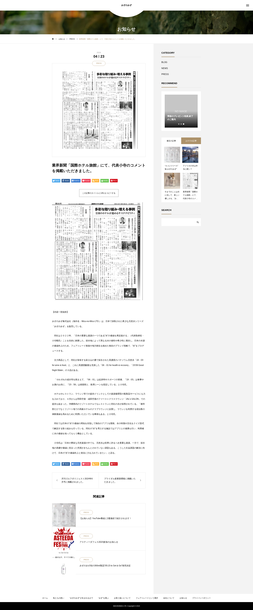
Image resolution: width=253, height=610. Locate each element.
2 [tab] (181, 124)
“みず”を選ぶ (103, 598)
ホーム (45, 598)
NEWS (164, 68)
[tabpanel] (181, 111)
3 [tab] (183, 124)
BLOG (164, 62)
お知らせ (183, 598)
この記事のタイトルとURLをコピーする (98, 193)
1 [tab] (179, 124)
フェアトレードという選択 (147, 598)
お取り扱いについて (122, 598)
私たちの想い (58, 598)
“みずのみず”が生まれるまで (81, 598)
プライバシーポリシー (201, 598)
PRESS (99, 63)
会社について (168, 598)
